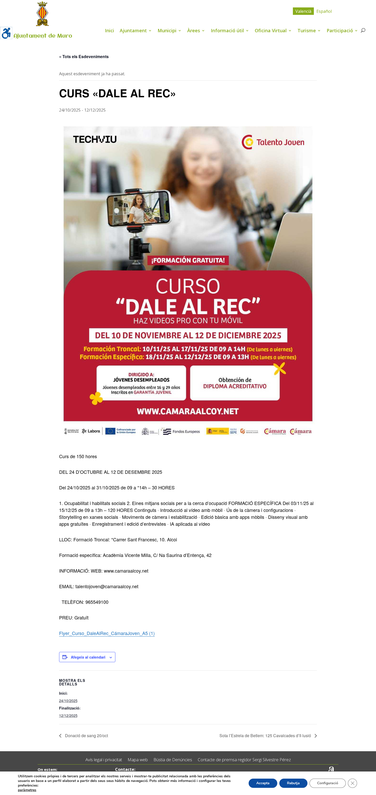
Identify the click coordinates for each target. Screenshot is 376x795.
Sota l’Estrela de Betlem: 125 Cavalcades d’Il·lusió (265, 735)
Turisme (306, 31)
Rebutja (293, 783)
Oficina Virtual (271, 31)
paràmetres (27, 790)
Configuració (327, 783)
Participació (340, 31)
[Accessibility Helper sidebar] (6, 33)
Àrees (193, 31)
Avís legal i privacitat (103, 759)
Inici (109, 31)
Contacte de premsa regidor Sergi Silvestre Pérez (244, 759)
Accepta (263, 783)
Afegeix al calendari (88, 657)
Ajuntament (133, 31)
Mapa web (138, 759)
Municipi (167, 31)
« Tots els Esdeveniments (84, 56)
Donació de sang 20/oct (86, 735)
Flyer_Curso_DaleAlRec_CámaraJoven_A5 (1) (107, 633)
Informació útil (227, 31)
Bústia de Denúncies (172, 759)
